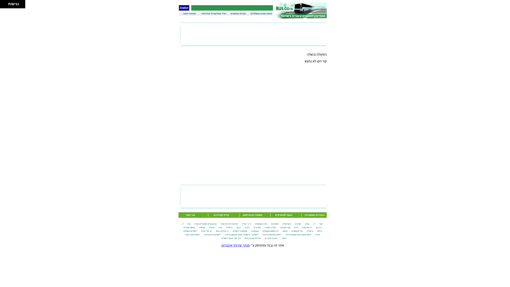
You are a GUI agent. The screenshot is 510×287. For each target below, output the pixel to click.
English (184, 7)
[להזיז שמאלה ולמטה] (3, 5)
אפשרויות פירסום (252, 215)
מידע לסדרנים (221, 215)
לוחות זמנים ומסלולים (261, 13)
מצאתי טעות (189, 13)
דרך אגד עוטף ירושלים (231, 238)
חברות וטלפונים (238, 13)
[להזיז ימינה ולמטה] (5, 5)
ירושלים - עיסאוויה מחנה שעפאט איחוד (242, 235)
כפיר (220, 227)
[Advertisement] (253, 34)
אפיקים (298, 224)
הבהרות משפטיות (315, 215)
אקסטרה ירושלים (240, 231)
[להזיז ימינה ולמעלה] (5, 3)
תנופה (285, 231)
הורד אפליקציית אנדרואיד (213, 13)
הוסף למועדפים (283, 215)
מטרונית (257, 227)
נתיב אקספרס (261, 224)
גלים (296, 227)
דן (314, 224)
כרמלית (229, 227)
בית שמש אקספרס (271, 231)
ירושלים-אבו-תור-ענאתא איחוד (298, 235)
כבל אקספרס (297, 231)
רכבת (247, 227)
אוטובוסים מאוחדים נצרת (205, 224)
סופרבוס (275, 224)
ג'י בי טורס (246, 224)
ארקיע (211, 227)
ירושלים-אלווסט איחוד (272, 235)
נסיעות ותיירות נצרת (229, 224)
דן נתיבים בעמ (222, 231)
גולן (188, 224)
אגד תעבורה (285, 227)
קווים (307, 224)
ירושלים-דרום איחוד (212, 235)
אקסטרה (255, 231)
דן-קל (238, 227)
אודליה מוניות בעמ (253, 238)
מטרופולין (286, 224)
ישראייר (202, 227)
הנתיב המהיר (270, 227)
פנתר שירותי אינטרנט (235, 245)
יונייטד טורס (206, 231)
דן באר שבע (307, 227)
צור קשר (190, 215)
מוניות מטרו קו (271, 238)
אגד (320, 224)
